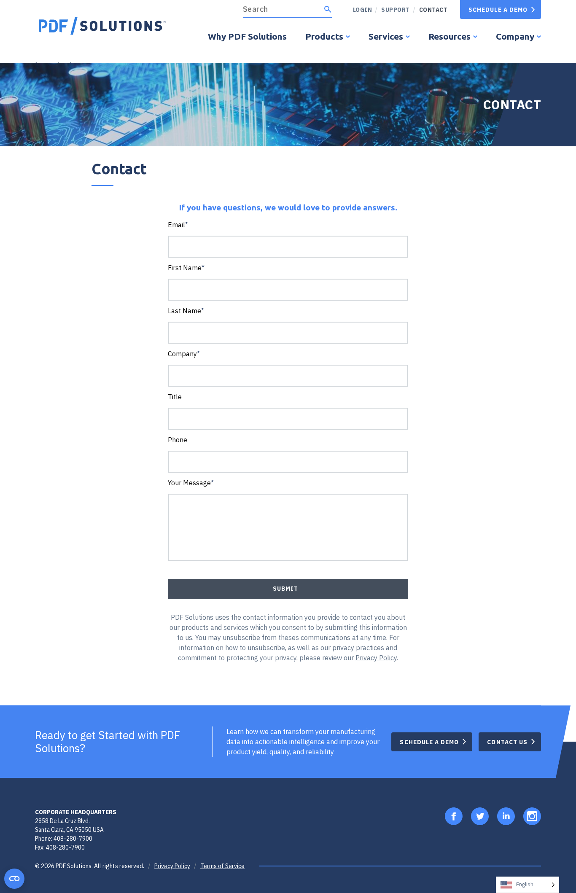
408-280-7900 (73, 838)
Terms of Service (222, 866)
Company (515, 36)
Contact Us (507, 742)
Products (324, 36)
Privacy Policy (172, 866)
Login (362, 9)
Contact (433, 9)
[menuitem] (392, 9)
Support (395, 9)
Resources (449, 36)
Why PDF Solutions (247, 36)
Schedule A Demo (498, 9)
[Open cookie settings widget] (14, 879)
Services (386, 36)
